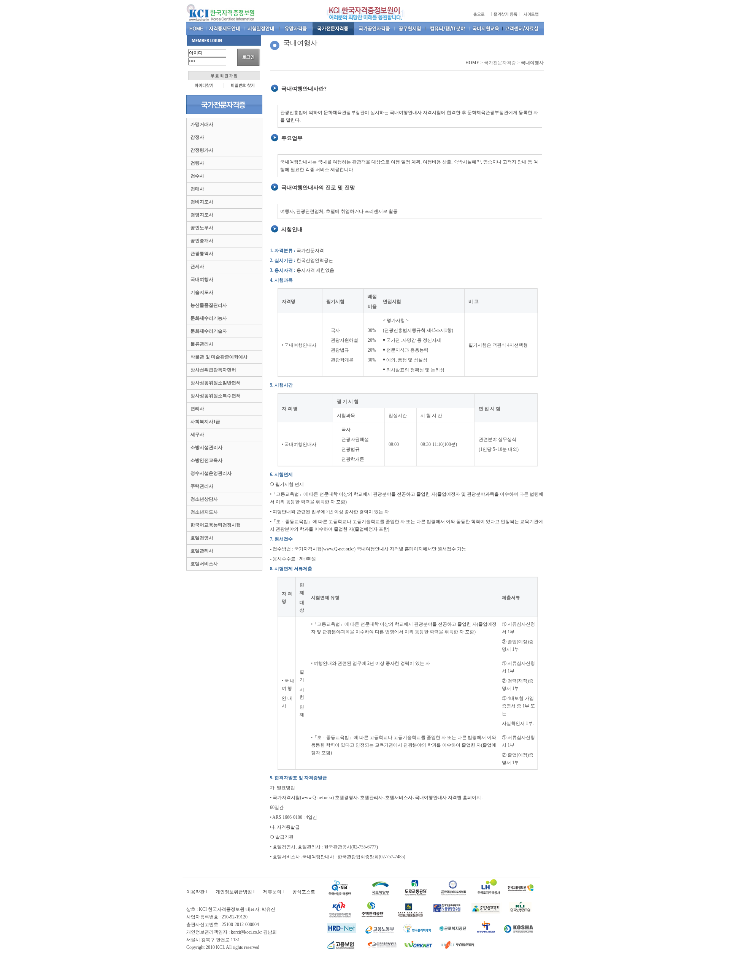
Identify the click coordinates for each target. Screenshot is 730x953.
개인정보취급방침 (234, 891)
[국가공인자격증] (374, 28)
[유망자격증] (296, 28)
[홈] (196, 28)
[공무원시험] (410, 28)
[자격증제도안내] (225, 28)
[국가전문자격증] (333, 28)
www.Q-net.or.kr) (318, 797)
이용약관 (195, 891)
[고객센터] (523, 28)
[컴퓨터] (448, 28)
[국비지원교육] (486, 28)
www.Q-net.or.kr (338, 549)
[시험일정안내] (262, 28)
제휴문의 (272, 891)
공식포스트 (303, 891)
